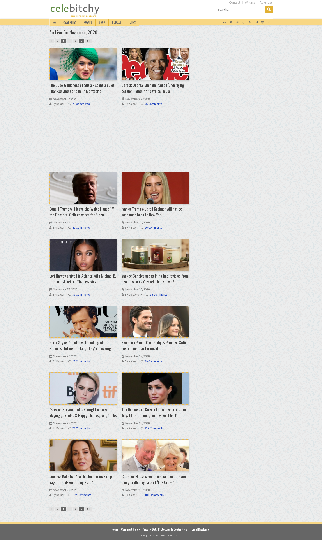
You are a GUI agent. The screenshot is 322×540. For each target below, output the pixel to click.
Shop (102, 22)
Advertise (266, 2)
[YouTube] (256, 22)
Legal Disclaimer (201, 529)
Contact (234, 2)
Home (114, 529)
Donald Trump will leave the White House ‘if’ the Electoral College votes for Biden (81, 212)
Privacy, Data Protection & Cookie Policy (165, 529)
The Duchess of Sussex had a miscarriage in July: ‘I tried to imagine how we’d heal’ (154, 412)
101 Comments (154, 495)
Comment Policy (130, 529)
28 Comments (158, 294)
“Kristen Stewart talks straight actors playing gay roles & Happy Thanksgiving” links (83, 412)
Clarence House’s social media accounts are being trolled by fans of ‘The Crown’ (154, 479)
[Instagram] (237, 22)
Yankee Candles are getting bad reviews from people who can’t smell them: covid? (155, 279)
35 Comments (81, 294)
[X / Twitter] (230, 22)
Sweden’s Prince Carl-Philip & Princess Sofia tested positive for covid (154, 345)
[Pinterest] (262, 22)
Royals (88, 22)
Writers (250, 2)
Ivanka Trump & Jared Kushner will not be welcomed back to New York (152, 212)
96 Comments (153, 104)
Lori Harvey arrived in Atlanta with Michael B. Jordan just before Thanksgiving (82, 279)
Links (133, 22)
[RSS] (269, 22)
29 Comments (153, 361)
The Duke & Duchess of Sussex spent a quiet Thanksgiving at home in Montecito (82, 88)
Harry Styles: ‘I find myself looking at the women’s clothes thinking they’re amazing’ (80, 345)
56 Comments (153, 227)
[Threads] (249, 22)
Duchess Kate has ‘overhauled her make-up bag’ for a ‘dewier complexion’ (80, 479)
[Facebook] (243, 22)
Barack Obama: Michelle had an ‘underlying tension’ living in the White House (153, 88)
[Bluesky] (224, 22)
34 (88, 40)
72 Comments (81, 104)
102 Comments (81, 495)
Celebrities (70, 22)
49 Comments (81, 227)
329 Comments (154, 428)
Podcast (117, 22)
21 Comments (81, 428)
